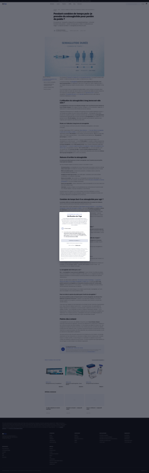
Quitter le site (77, 245)
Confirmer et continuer (74, 240)
